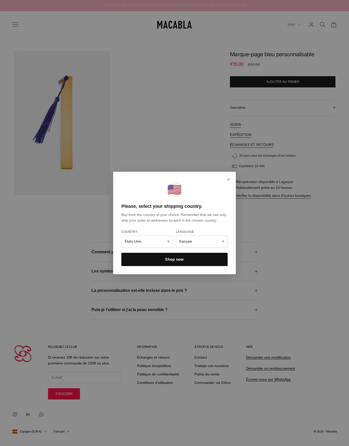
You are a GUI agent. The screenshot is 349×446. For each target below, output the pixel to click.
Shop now (174, 259)
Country (129, 232)
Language (185, 232)
